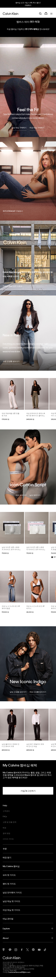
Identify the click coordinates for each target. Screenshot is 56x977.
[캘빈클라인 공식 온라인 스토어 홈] (10, 13)
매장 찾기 (7, 857)
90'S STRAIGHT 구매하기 (13, 211)
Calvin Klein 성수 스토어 (12, 286)
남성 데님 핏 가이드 (11, 901)
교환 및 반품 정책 (9, 822)
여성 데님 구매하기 (36, 127)
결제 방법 (6, 833)
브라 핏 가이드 (9, 875)
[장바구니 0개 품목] (46, 13)
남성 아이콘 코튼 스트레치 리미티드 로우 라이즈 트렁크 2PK (10, 549)
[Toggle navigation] (51, 13)
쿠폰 (5, 848)
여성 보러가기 (21, 495)
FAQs (5, 816)
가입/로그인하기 (28, 790)
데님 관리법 (8, 918)
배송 (4, 827)
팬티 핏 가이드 (9, 883)
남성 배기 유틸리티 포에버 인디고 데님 (35, 745)
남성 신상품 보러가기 (18, 692)
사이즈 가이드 (8, 839)
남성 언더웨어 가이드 (12, 892)
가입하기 (29, 5)
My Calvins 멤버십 (11, 866)
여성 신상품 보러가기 (11, 361)
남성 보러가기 (35, 495)
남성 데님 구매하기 (19, 127)
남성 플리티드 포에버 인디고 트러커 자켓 (10, 745)
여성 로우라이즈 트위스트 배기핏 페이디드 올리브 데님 (35, 415)
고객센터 (6, 811)
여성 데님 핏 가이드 (11, 910)
